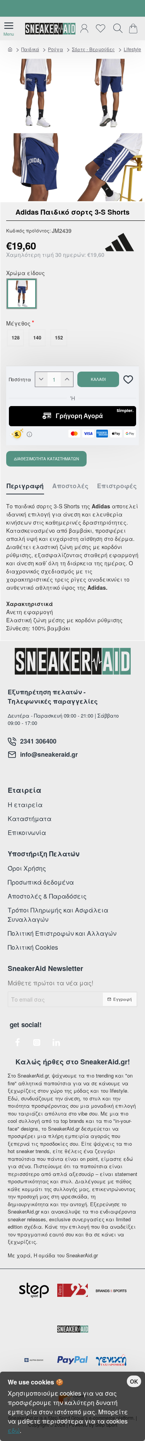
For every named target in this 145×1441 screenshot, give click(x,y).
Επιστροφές (117, 486)
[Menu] (8, 28)
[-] (41, 379)
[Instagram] (36, 1042)
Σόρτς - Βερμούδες (93, 49)
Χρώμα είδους (25, 273)
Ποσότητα (20, 379)
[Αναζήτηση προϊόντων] (116, 28)
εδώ (14, 1430)
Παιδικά (30, 49)
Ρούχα (55, 49)
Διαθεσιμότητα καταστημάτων (46, 458)
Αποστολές (70, 486)
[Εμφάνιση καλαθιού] (134, 28)
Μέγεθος (18, 324)
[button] (98, 379)
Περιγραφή (25, 486)
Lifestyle (132, 49)
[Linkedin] (56, 1042)
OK (134, 1381)
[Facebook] (17, 1042)
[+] (67, 379)
